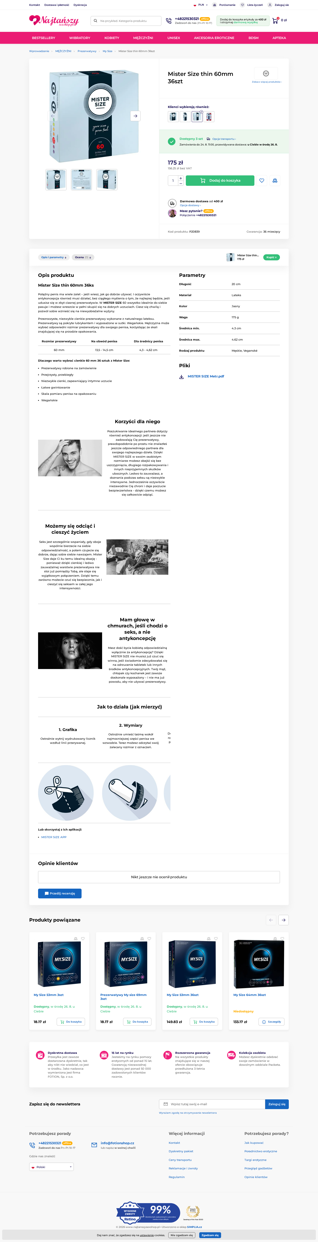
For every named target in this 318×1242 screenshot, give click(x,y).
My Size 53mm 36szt (183, 995)
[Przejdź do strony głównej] (54, 20)
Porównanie (227, 5)
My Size (107, 51)
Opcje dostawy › (190, 205)
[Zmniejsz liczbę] (180, 183)
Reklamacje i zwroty (183, 1168)
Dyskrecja (80, 5)
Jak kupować (253, 1142)
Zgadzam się (210, 1235)
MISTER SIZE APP (53, 837)
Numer (173, 181)
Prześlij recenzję (62, 893)
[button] (135, 116)
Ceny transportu (180, 1160)
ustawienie (147, 1235)
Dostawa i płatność (56, 5)
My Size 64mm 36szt (249, 995)
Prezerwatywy (87, 51)
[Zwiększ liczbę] (180, 178)
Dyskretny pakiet (181, 1151)
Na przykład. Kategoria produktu (123, 21)
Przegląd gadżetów (258, 1168)
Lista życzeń (255, 5)
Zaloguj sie (282, 5)
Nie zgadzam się (182, 1235)
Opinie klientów (256, 1177)
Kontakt (34, 5)
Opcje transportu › (224, 138)
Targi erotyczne (255, 1160)
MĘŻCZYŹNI (63, 51)
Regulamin (177, 1177)
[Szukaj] (95, 21)
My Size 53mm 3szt (49, 995)
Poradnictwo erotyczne (260, 1151)
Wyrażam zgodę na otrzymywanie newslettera (188, 1112)
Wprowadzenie (39, 51)
